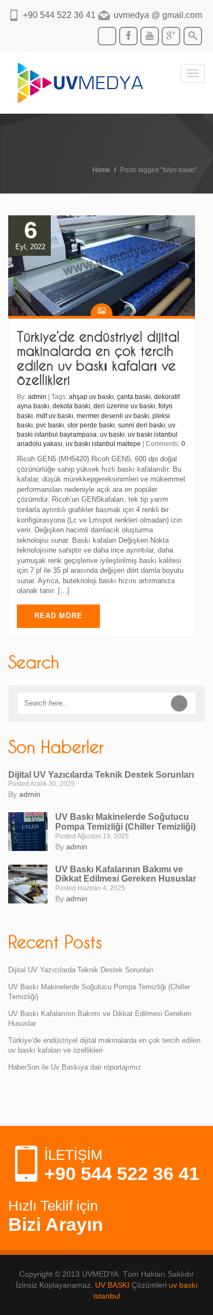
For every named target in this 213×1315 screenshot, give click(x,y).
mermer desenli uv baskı (112, 416)
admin (37, 397)
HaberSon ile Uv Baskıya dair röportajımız (74, 1067)
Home (101, 170)
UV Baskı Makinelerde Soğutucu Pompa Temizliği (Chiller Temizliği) (125, 821)
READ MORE (58, 616)
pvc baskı (50, 425)
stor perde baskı (91, 425)
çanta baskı (134, 397)
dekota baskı (71, 406)
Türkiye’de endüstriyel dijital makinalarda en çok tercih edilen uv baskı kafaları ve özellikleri (98, 358)
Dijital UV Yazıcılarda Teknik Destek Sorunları (101, 774)
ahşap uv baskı (91, 397)
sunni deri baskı (141, 425)
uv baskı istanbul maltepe (103, 444)
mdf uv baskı (54, 416)
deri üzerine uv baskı (124, 406)
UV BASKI (112, 1285)
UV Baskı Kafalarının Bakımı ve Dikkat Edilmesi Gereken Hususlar (125, 874)
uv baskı (112, 434)
